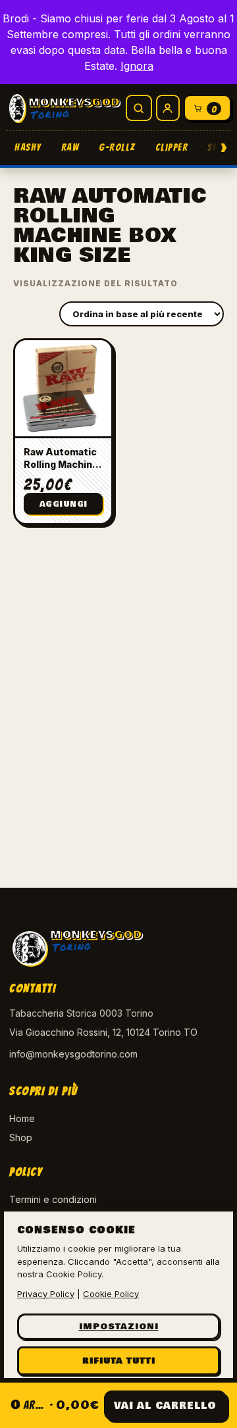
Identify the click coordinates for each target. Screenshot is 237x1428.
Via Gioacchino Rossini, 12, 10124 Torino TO (103, 1032)
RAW (70, 147)
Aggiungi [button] (64, 504)
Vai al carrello (165, 1405)
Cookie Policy (111, 1293)
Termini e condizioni (53, 1199)
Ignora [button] (136, 65)
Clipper (171, 147)
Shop (20, 1137)
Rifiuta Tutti (118, 1361)
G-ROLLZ (117, 147)
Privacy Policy (45, 1293)
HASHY (27, 147)
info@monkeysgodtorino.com (73, 1053)
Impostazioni (119, 1327)
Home (22, 1118)
